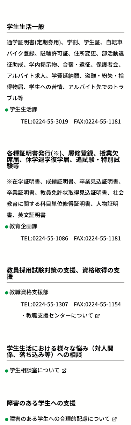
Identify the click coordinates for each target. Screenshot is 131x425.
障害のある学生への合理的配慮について (59, 418)
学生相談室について (34, 370)
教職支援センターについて (59, 315)
